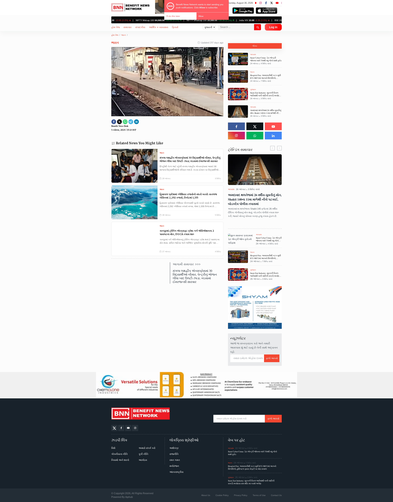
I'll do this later (173, 16)
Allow (200, 16)
